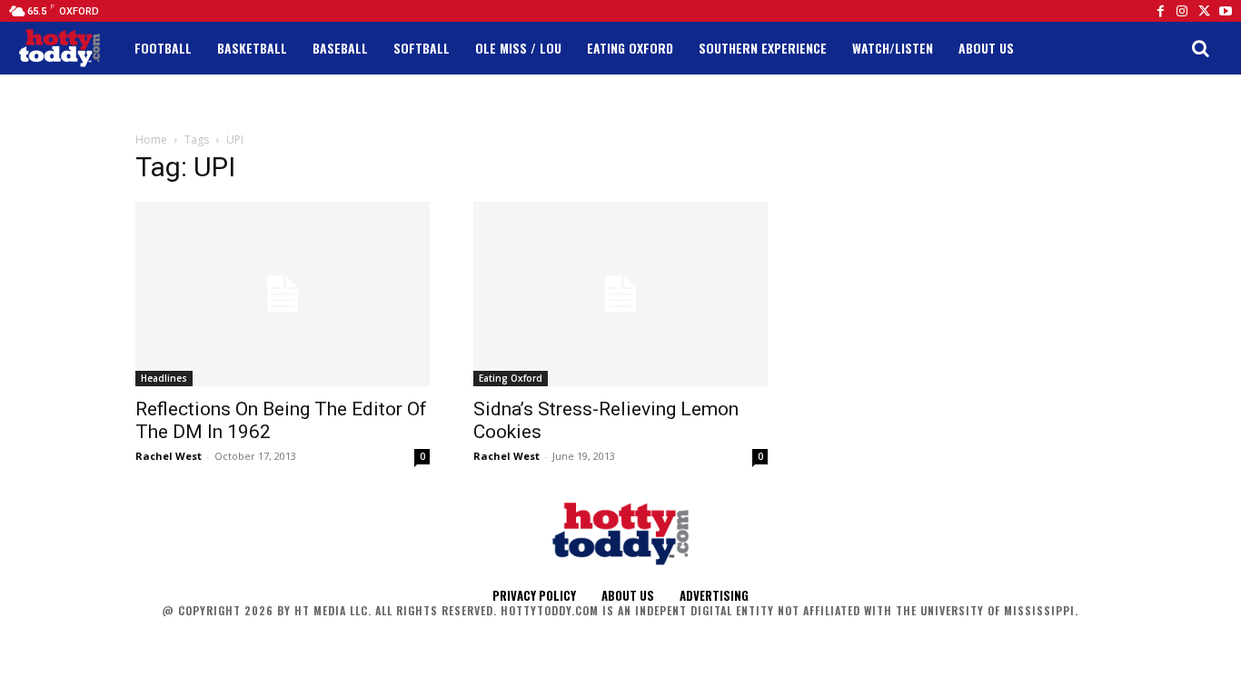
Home (151, 139)
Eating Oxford (510, 378)
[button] (1200, 48)
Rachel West (168, 456)
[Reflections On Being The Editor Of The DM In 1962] (282, 294)
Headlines (164, 378)
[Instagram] (1182, 11)
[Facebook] (1160, 11)
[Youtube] (1225, 11)
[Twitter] (1203, 11)
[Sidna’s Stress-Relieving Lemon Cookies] (620, 294)
